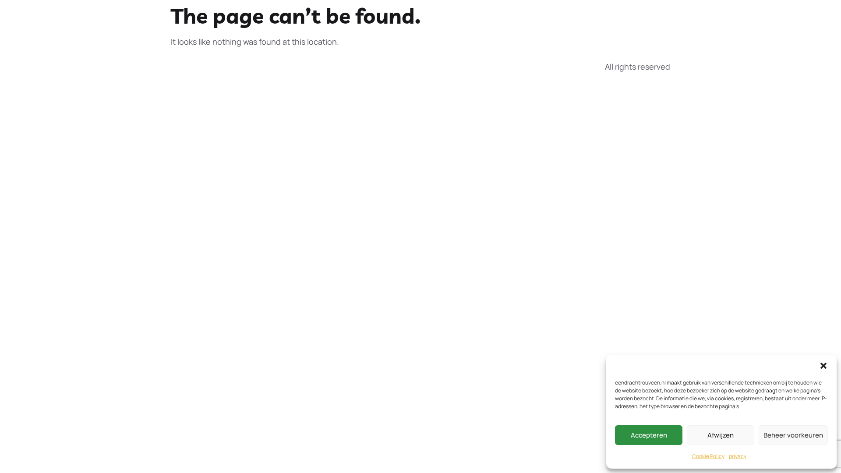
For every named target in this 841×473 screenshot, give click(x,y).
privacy (737, 456)
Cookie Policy (708, 456)
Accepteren (649, 435)
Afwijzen (720, 435)
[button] (823, 365)
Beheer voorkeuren (793, 435)
